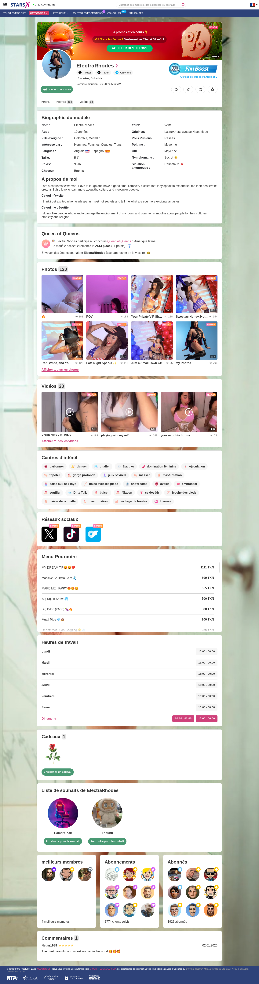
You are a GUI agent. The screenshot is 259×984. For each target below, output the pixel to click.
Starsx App (136, 13)
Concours (114, 13)
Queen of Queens (119, 241)
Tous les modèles (14, 13)
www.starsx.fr (43, 969)
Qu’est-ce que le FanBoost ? (198, 76)
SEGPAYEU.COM (108, 969)
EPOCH (93, 969)
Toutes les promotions (88, 13)
